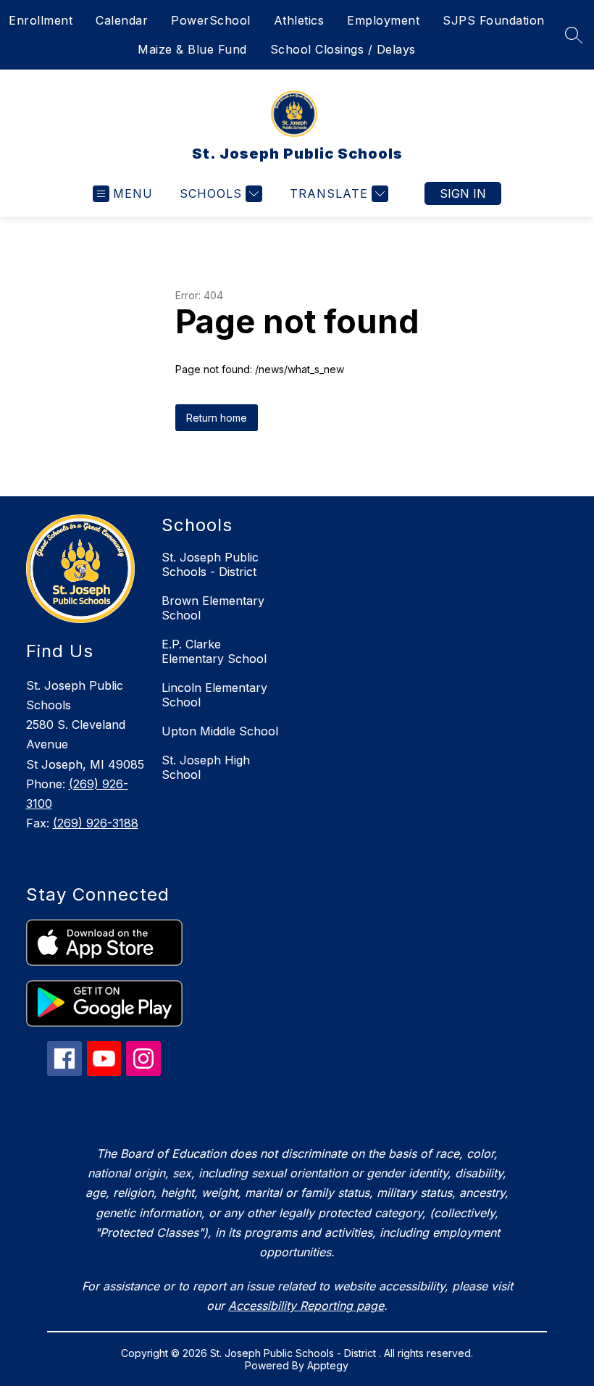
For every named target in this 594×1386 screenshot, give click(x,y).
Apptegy (327, 1365)
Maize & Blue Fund (192, 49)
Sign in (463, 193)
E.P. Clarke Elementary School (214, 651)
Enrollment (40, 20)
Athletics (299, 20)
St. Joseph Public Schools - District (210, 564)
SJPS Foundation (494, 20)
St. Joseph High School (206, 767)
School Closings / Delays (343, 49)
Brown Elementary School (213, 607)
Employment (383, 20)
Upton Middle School (220, 731)
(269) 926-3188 (95, 823)
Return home (216, 418)
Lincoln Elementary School (214, 694)
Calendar (122, 20)
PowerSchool (211, 20)
